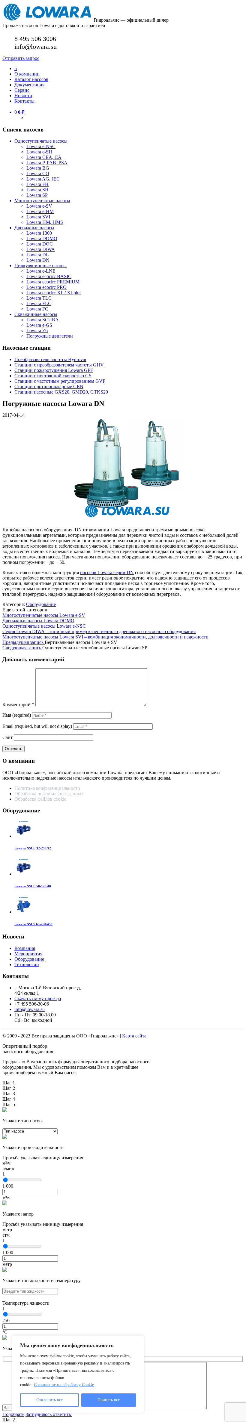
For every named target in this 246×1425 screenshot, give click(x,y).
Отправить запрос (20, 58)
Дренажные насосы (34, 227)
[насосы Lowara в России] (48, 20)
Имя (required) (16, 715)
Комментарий (18, 704)
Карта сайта (134, 1035)
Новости (23, 95)
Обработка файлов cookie (40, 799)
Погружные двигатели (49, 335)
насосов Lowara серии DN (107, 572)
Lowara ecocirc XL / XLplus (53, 292)
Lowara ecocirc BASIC (48, 276)
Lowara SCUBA (42, 319)
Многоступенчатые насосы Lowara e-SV (43, 615)
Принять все (109, 1400)
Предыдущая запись (23, 642)
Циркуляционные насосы (40, 265)
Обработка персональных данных (49, 793)
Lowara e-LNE (41, 271)
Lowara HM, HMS (44, 222)
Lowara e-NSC (41, 146)
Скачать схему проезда (37, 998)
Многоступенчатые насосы (42, 200)
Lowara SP (37, 195)
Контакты (24, 101)
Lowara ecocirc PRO (46, 287)
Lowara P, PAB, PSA (47, 162)
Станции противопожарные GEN (48, 386)
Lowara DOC (39, 243)
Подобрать (13, 1414)
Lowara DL (37, 254)
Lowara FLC (38, 303)
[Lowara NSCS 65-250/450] (23, 911)
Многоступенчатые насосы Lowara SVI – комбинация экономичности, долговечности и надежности (105, 636)
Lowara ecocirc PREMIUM (53, 281)
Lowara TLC (39, 298)
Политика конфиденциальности (47, 788)
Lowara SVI (38, 216)
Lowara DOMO (41, 238)
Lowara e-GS (39, 325)
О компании (27, 73)
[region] (78, 1374)
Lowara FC (37, 308)
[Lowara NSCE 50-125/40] (23, 873)
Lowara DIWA (40, 249)
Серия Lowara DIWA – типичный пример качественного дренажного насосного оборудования (99, 631)
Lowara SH (37, 189)
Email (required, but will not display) (37, 726)
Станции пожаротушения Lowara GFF (53, 370)
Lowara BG (37, 168)
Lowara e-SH (39, 151)
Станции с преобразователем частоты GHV (59, 364)
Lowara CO (37, 173)
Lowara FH (37, 184)
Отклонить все (49, 1400)
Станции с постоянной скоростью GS (53, 375)
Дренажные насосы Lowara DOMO (38, 620)
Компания (24, 948)
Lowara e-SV (39, 206)
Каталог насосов (31, 79)
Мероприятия (28, 953)
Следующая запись (22, 647)
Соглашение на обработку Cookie (64, 1385)
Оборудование (41, 604)
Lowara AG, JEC (43, 178)
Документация (29, 84)
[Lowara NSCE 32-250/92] (23, 836)
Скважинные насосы (35, 314)
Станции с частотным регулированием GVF (59, 381)
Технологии (26, 964)
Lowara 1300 (39, 233)
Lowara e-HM (40, 211)
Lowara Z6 (37, 330)
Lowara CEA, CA (44, 157)
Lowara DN (38, 260)
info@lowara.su (29, 1009)
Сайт (7, 737)
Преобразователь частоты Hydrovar (50, 359)
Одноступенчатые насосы (41, 141)
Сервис (21, 90)
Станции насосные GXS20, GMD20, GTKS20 (61, 391)
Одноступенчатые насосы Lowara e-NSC (44, 626)
